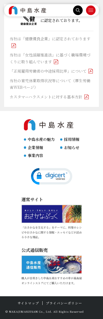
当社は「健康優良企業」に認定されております (50, 38)
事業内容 (35, 155)
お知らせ (71, 147)
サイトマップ (28, 303)
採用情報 (71, 139)
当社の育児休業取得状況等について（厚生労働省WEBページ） (50, 84)
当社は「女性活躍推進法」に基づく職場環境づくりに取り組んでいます (50, 58)
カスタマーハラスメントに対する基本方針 (46, 96)
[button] (51, 176)
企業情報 (35, 147)
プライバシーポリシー (64, 303)
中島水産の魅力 (41, 139)
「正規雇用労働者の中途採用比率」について (48, 71)
